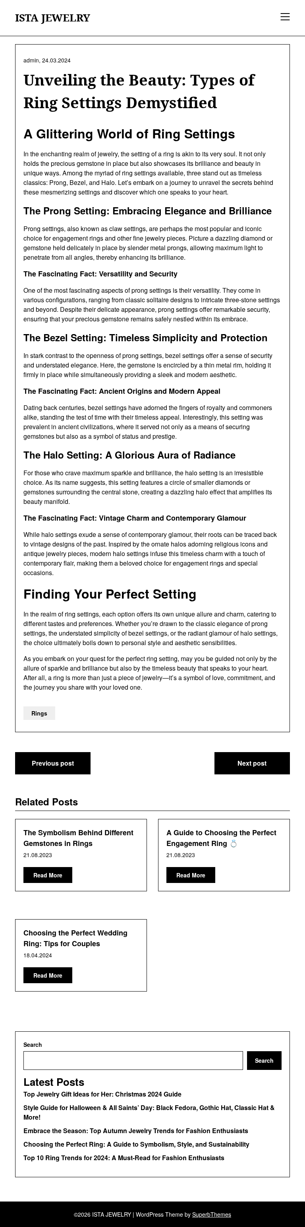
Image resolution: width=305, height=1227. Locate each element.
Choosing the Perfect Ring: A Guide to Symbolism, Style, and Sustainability (136, 1144)
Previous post (53, 763)
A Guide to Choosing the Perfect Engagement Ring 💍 (221, 837)
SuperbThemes (211, 1214)
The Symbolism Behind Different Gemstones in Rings (78, 837)
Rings (39, 713)
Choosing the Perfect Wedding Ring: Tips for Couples (75, 938)
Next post (251, 763)
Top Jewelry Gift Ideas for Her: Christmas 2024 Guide (102, 1094)
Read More (47, 875)
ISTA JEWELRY (52, 18)
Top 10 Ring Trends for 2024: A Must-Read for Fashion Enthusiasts (123, 1157)
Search (32, 1044)
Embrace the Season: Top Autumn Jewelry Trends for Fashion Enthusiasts (135, 1130)
